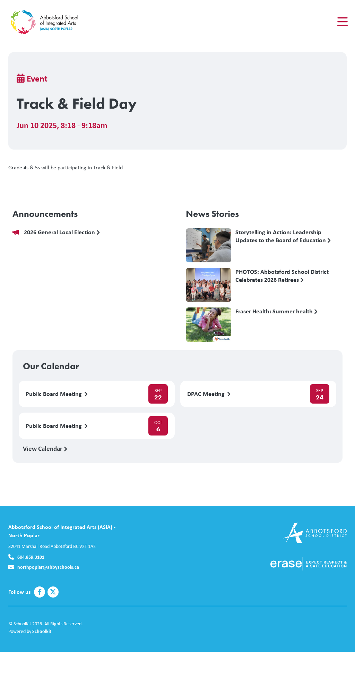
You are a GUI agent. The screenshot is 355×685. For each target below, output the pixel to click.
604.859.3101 (30, 556)
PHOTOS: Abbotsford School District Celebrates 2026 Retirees (282, 276)
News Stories (212, 214)
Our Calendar (51, 366)
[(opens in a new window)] (315, 532)
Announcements (45, 214)
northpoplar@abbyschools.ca (48, 567)
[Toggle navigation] (342, 22)
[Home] (50, 22)
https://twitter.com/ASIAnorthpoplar (53, 592)
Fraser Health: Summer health (274, 311)
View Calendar (43, 448)
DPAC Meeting (206, 394)
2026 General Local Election (60, 232)
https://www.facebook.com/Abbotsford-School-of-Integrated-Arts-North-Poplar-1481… (40, 592)
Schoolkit (41, 631)
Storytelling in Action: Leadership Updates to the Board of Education (281, 236)
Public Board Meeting (54, 394)
